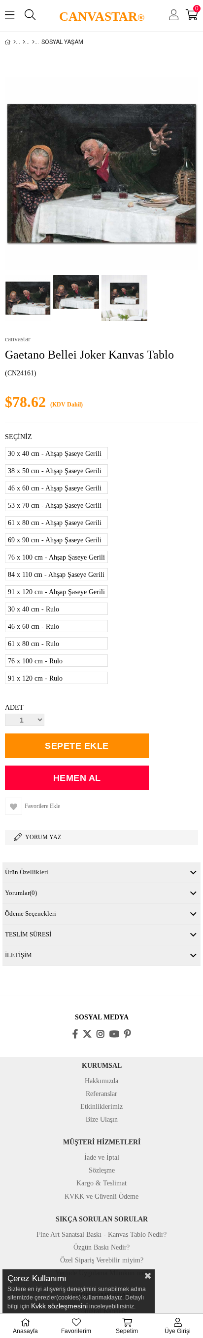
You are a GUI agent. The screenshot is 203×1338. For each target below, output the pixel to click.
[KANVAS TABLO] (24, 42)
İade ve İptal (101, 1157)
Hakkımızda (101, 1081)
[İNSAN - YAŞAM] (33, 42)
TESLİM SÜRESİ (28, 934)
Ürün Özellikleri (26, 872)
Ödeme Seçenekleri (30, 913)
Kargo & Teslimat (101, 1183)
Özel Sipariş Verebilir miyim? (101, 1260)
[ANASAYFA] (14, 42)
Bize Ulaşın (102, 1119)
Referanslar (101, 1093)
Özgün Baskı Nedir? (101, 1247)
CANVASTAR (101, 16)
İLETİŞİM (18, 955)
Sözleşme (102, 1170)
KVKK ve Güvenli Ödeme (101, 1196)
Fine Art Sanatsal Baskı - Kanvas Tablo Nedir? (101, 1234)
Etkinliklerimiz (101, 1106)
